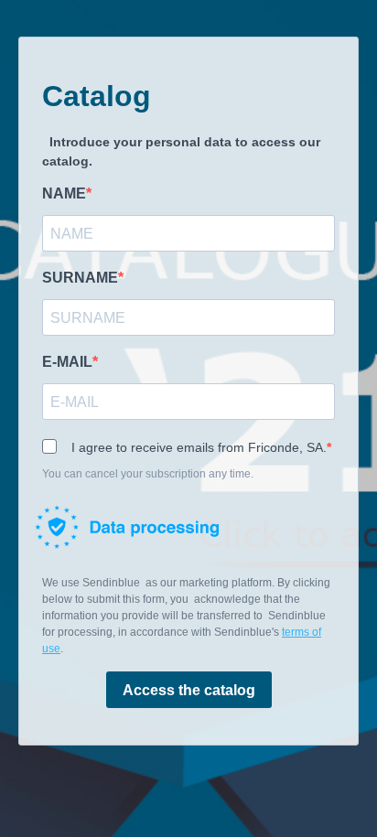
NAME (64, 193)
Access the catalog (189, 690)
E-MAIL (67, 362)
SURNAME (80, 277)
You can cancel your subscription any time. (147, 473)
